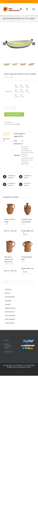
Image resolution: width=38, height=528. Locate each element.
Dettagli (14, 231)
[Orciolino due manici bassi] (27, 208)
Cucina (13, 124)
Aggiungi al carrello (14, 114)
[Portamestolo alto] (27, 246)
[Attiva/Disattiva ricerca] (27, 9)
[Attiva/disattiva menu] (33, 9)
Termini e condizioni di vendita (8, 346)
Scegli (7, 231)
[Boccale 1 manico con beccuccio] (10, 246)
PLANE (29, 367)
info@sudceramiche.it (25, 1)
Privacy (6, 340)
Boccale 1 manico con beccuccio (8, 259)
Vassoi (18, 124)
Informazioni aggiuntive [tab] (7, 134)
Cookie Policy (8, 352)
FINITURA (9, 91)
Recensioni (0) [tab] (6, 140)
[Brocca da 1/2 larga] (10, 208)
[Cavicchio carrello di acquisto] (21, 9)
